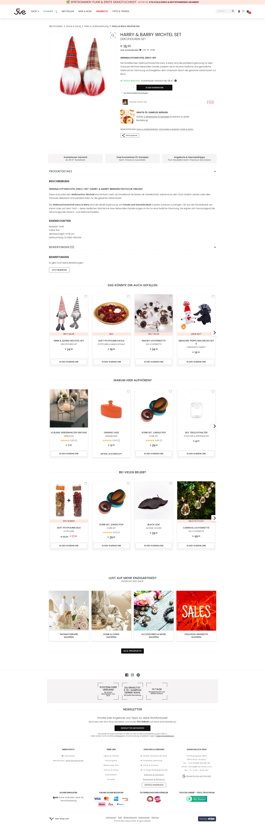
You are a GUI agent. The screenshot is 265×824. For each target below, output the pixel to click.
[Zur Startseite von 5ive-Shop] (20, 11)
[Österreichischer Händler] (157, 799)
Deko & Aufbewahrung (96, 26)
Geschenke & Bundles (169, 129)
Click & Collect (150, 765)
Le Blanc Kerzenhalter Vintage (69, 434)
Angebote (102, 11)
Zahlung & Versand (154, 774)
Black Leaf (153, 526)
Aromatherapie (69, 636)
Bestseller (68, 11)
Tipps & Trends (120, 11)
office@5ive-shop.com (200, 766)
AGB (120, 817)
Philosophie (111, 760)
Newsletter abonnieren (132, 728)
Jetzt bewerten (59, 270)
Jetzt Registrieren (74, 760)
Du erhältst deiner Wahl (132, 691)
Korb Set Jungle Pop (154, 434)
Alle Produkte (56, 26)
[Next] (214, 332)
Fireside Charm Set (138, 102)
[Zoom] (112, 35)
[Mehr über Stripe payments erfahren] (207, 818)
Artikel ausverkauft (111, 453)
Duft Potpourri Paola (111, 342)
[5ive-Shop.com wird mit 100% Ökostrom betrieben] (196, 799)
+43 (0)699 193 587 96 (199, 763)
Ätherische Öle (111, 765)
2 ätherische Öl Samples (156, 116)
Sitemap (155, 817)
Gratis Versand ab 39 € (155, 756)
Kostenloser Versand (108, 691)
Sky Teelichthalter (196, 434)
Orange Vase (111, 434)
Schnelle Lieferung (152, 760)
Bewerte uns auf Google (198, 776)
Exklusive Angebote (196, 636)
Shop (34, 11)
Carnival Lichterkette (196, 529)
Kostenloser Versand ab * (157, 81)
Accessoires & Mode (153, 636)
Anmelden (70, 756)
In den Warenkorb (154, 87)
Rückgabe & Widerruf (154, 779)
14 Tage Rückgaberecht (155, 770)
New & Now (85, 11)
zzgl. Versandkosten (129, 50)
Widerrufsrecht (130, 817)
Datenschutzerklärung (165, 736)
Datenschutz (144, 817)
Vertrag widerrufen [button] (154, 785)
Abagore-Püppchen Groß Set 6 (196, 343)
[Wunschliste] (243, 11)
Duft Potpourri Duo (69, 529)
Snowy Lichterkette (154, 342)
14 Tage (157, 691)
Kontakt (111, 779)
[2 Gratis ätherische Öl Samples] (127, 117)
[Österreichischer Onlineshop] (150, 799)
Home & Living (73, 26)
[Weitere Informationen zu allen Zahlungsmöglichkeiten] (111, 801)
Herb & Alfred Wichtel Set (69, 342)
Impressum (111, 774)
